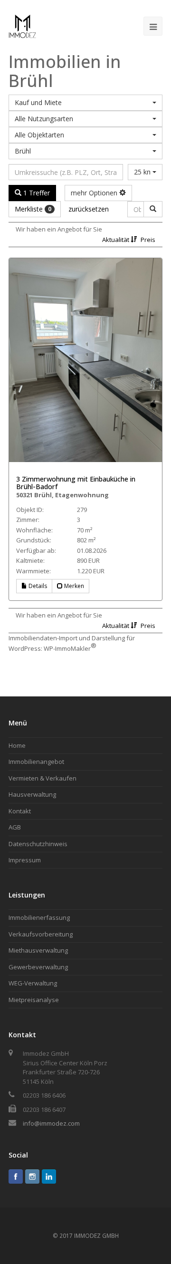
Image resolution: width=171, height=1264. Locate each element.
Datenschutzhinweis (38, 843)
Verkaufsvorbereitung (41, 934)
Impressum (25, 860)
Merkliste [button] (33, 208)
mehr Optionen (95, 192)
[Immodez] (22, 25)
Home (17, 745)
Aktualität (116, 239)
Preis (148, 239)
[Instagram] (32, 1176)
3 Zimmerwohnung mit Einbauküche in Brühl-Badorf (75, 482)
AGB (15, 827)
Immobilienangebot (36, 761)
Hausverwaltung (32, 794)
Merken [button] (73, 586)
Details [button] (37, 586)
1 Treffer (35, 192)
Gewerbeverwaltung (38, 967)
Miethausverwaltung (38, 950)
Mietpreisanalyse (34, 999)
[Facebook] (16, 1176)
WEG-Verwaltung (33, 983)
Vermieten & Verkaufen (42, 778)
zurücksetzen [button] (88, 208)
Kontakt (20, 811)
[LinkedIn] (49, 1176)
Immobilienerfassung (39, 917)
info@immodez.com (51, 1123)
